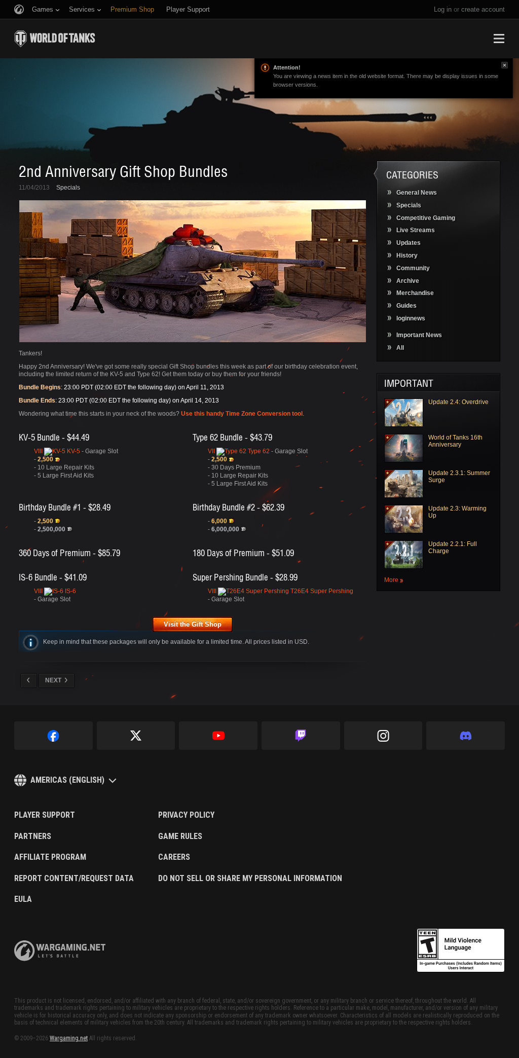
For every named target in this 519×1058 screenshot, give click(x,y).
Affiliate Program (50, 857)
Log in (443, 9)
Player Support (44, 815)
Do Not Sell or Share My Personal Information (250, 878)
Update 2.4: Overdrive (458, 402)
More (391, 580)
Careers (174, 857)
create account (483, 9)
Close (504, 65)
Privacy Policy (186, 815)
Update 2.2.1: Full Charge (452, 547)
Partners (32, 836)
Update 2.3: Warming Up (457, 512)
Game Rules (180, 836)
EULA (23, 899)
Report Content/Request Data (74, 878)
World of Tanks (54, 38)
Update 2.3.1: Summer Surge (459, 476)
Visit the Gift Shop (192, 624)
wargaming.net (59, 950)
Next (53, 680)
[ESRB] (461, 950)
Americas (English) (67, 780)
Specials (68, 187)
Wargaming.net (69, 1038)
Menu (499, 38)
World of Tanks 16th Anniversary (455, 441)
